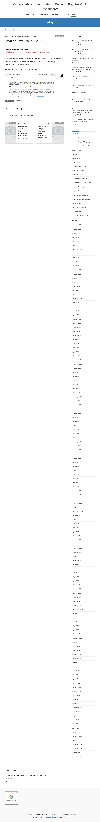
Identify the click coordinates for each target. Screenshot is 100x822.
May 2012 (75, 626)
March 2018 (76, 356)
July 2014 (75, 519)
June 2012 (75, 622)
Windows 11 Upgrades (79, 92)
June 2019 (75, 311)
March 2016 (76, 437)
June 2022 (75, 262)
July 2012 (75, 617)
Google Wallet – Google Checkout (82, 182)
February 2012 (77, 638)
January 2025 (76, 245)
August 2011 (76, 662)
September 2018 (77, 335)
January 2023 (76, 257)
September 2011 (77, 658)
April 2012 (75, 630)
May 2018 (75, 347)
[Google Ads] (10, 125)
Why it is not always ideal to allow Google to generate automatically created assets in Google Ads (82, 110)
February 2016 (77, 442)
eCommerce (59, 36)
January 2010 (76, 740)
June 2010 (75, 720)
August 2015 (76, 466)
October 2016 (76, 413)
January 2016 (76, 446)
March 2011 (76, 683)
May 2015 (75, 478)
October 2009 (76, 752)
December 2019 (77, 307)
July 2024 (75, 253)
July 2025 (75, 233)
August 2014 (76, 515)
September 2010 (77, 707)
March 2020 (76, 294)
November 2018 (77, 331)
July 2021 (75, 278)
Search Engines (77, 203)
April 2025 (75, 237)
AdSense (75, 133)
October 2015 (76, 458)
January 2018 (76, 360)
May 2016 (75, 433)
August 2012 (76, 613)
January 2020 (76, 302)
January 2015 (76, 495)
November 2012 (77, 601)
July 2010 (75, 716)
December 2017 (77, 364)
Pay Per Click (76, 191)
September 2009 (77, 756)
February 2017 (77, 397)
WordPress (41, 817)
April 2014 (75, 532)
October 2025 (76, 229)
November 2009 (77, 748)
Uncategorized (76, 211)
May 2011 (75, 675)
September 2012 (77, 609)
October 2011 (76, 654)
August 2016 (76, 421)
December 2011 (77, 646)
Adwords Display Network (80, 137)
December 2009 (77, 744)
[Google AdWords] (58, 125)
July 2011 (75, 666)
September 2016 (77, 417)
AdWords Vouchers (78, 150)
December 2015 (77, 450)
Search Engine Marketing (80, 195)
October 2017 (76, 368)
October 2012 (76, 605)
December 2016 (77, 405)
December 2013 (77, 548)
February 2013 (77, 589)
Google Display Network (81, 166)
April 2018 (75, 352)
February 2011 (77, 687)
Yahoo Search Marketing (80, 215)
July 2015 (75, 470)
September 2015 (77, 462)
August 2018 (76, 339)
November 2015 (77, 454)
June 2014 (75, 523)
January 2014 (76, 544)
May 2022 (75, 266)
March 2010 (76, 732)
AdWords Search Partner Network (82, 146)
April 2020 (75, 290)
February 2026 (77, 225)
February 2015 (77, 491)
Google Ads (76, 162)
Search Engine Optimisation (81, 199)
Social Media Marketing (79, 207)
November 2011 (77, 650)
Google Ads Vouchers (79, 170)
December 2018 (77, 327)
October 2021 (76, 274)
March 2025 (76, 241)
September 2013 (77, 560)
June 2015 (75, 474)
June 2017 (75, 380)
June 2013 (75, 572)
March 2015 (76, 487)
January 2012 (76, 642)
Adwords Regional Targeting (81, 142)
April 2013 (75, 581)
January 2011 (76, 691)
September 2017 (77, 372)
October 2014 (76, 507)
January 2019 (76, 323)
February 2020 (77, 298)
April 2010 (75, 728)
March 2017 (76, 392)
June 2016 (75, 429)
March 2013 (76, 585)
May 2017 (75, 384)
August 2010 (76, 711)
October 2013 (76, 556)
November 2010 (77, 699)
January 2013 (76, 593)
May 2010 (75, 724)
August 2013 (76, 564)
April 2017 (75, 388)
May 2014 (75, 527)
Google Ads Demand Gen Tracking (82, 85)
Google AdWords (77, 174)
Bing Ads (75, 154)
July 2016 (75, 425)
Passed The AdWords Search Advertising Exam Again (22, 131)
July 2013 (75, 568)
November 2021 (77, 270)
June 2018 (75, 343)
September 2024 (77, 249)
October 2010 (76, 703)
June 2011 (75, 671)
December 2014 (77, 499)
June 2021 (75, 282)
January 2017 (76, 401)
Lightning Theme (50, 817)
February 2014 (77, 540)
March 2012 (76, 634)
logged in (17, 115)
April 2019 (75, 315)
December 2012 (77, 597)
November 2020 (77, 286)
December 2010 (77, 695)
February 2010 (77, 736)
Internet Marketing (78, 187)
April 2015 (75, 482)
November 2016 (77, 409)
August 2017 (76, 376)
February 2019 (77, 319)
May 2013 (75, 577)
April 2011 (75, 679)
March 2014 (76, 536)
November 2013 (77, 552)
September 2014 (77, 511)
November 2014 (77, 503)
